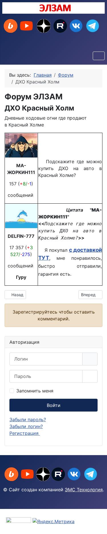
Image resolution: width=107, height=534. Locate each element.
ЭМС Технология (84, 489)
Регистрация (24, 433)
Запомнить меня (34, 391)
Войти (53, 405)
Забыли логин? (26, 426)
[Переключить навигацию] (99, 56)
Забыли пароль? (27, 419)
